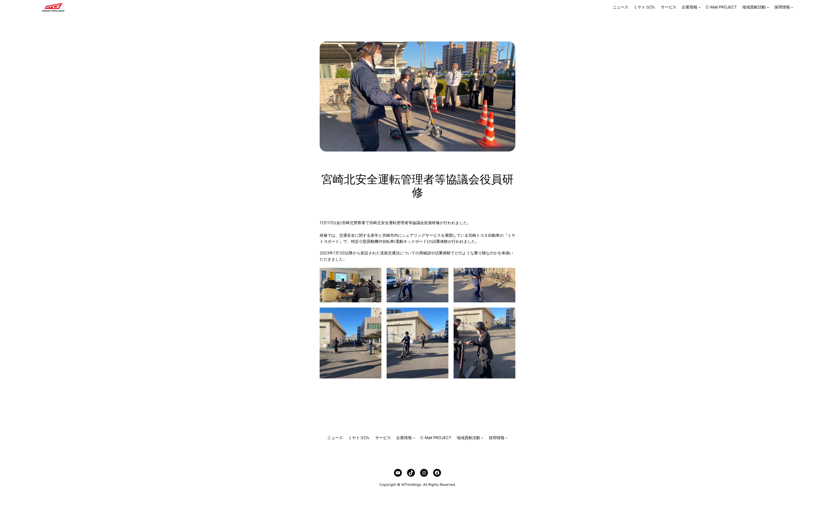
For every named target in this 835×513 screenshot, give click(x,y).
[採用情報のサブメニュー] (792, 7)
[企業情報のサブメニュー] (699, 7)
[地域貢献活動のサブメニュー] (768, 7)
